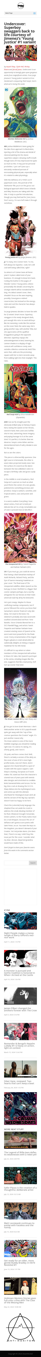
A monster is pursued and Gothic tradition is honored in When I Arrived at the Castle (19, 972)
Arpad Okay (10, 66)
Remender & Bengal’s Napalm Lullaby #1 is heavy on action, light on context (19, 1045)
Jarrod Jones (17, 69)
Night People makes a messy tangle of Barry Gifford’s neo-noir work (19, 935)
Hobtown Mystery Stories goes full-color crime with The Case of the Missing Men (20, 1300)
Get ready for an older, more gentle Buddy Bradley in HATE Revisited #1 (19, 1262)
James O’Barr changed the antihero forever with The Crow (20, 1009)
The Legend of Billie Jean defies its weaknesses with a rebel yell (20, 1153)
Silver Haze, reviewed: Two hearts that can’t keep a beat (19, 1082)
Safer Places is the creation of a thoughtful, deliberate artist (20, 1188)
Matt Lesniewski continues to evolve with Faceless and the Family (19, 1225)
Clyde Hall (20, 66)
